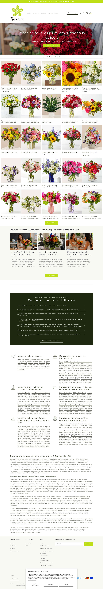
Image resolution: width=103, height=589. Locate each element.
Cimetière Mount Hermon (42, 406)
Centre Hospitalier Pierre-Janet (76, 372)
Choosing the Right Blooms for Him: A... (48, 253)
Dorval (19, 361)
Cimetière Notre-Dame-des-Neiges (38, 410)
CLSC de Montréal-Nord (78, 367)
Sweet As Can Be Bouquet (69, 187)
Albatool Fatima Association (40, 428)
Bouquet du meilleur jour (89, 122)
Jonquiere (47, 361)
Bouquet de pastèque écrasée (50, 218)
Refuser (66, 584)
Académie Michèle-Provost (71, 398)
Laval (19, 363)
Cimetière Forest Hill (28, 403)
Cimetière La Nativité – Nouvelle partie (29, 404)
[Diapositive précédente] (43, 56)
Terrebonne (28, 368)
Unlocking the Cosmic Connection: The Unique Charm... (78, 253)
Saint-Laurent (30, 366)
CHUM (61, 361)
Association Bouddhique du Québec (30, 443)
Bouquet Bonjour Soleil (48, 89)
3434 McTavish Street (65, 393)
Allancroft (89, 411)
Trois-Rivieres (36, 368)
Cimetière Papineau (23, 411)
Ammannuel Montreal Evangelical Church (30, 431)
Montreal (30, 363)
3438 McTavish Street (79, 393)
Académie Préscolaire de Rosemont (75, 399)
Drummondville (26, 361)
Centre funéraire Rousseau (32, 396)
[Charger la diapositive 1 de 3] (47, 57)
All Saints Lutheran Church (42, 429)
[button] (36, 13)
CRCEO (61, 370)
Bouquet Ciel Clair (26, 89)
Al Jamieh (39, 426)
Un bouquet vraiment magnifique (30, 122)
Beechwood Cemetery (30, 394)
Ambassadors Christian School (68, 413)
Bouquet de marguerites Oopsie (91, 218)
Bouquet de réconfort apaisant (50, 187)
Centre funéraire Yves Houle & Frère (35, 398)
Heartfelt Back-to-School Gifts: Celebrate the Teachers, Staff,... (23, 253)
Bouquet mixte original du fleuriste (69, 90)
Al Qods (45, 426)
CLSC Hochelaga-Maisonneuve (75, 363)
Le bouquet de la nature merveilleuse (89, 154)
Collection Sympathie (51, 45)
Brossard (32, 359)
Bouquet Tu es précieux (68, 122)
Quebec (24, 364)
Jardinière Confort (47, 122)
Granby (41, 361)
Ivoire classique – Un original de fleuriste (91, 90)
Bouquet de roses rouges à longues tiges (8, 90)
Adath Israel (21, 426)
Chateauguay (39, 359)
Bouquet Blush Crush (27, 187)
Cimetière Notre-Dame (25, 408)
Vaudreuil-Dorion (45, 368)
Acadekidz (89, 394)
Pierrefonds (42, 363)
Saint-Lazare (38, 366)
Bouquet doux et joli (7, 218)
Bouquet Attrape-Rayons (49, 154)
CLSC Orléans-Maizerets (79, 365)
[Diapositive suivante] (55, 56)
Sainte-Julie (46, 366)
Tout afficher (51, 223)
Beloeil (19, 359)
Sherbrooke (21, 368)
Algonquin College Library (75, 411)
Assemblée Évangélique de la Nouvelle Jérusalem (35, 441)
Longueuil (24, 363)
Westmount (21, 369)
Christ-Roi (27, 401)
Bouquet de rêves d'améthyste (70, 218)
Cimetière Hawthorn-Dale (42, 403)
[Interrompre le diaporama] (59, 56)
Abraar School (80, 394)
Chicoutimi (47, 359)
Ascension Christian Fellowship (31, 440)
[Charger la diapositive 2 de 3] (49, 57)
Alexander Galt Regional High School (74, 410)
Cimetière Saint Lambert (37, 411)
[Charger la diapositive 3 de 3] (52, 57)
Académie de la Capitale (76, 406)
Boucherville (25, 359)
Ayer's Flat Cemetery (24, 393)
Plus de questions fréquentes (51, 341)
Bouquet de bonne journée (8, 122)
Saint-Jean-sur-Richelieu (43, 364)
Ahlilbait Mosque (30, 426)
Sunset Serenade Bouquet (28, 154)
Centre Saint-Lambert (76, 377)
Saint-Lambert (22, 366)
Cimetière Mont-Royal (27, 406)
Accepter (50, 584)
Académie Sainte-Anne (75, 403)
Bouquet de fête (86, 187)
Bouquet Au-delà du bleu (8, 187)
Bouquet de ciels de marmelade (10, 154)
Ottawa (36, 363)
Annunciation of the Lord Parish (32, 433)
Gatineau (35, 361)
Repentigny (31, 364)
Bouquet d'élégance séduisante (30, 218)
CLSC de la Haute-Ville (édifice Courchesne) (78, 368)
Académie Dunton (64, 396)
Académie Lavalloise (76, 396)
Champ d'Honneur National (37, 399)
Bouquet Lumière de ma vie (70, 154)
